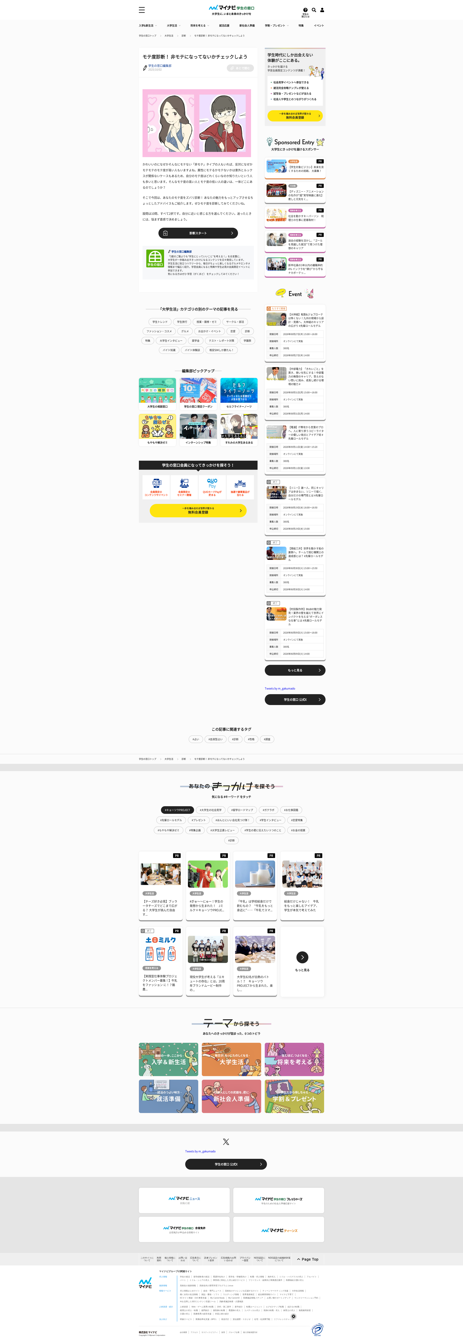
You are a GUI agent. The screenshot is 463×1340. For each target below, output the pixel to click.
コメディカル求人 (252, 1310)
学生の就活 (185, 1277)
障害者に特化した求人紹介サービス (229, 1280)
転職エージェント (254, 1307)
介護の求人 (185, 1314)
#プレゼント (199, 820)
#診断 (235, 739)
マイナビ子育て (287, 1294)
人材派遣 (184, 1307)
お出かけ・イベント (209, 331)
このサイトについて (147, 1259)
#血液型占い (216, 739)
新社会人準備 (247, 25)
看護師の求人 (235, 1310)
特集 (301, 25)
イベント (319, 25)
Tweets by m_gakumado (280, 688)
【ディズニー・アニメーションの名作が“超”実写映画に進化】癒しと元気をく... (306, 195)
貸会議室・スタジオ (242, 1319)
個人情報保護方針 (250, 1332)
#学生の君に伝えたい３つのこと (263, 830)
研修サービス (186, 1319)
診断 (184, 36)
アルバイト (312, 1277)
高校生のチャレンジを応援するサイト (242, 1291)
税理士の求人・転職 (189, 1310)
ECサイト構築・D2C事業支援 (193, 1298)
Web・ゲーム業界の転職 (202, 1307)
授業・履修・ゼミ (207, 322)
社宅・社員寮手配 (262, 1319)
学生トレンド (160, 322)
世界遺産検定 (248, 1294)
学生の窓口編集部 (159, 65)
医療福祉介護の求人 (295, 1280)
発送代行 (225, 1319)
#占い (196, 739)
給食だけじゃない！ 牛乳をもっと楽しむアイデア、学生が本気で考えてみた (301, 906)
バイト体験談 (192, 350)
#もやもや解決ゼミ (168, 830)
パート (183, 1280)
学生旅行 (182, 322)
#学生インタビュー (270, 820)
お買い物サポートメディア (279, 1298)
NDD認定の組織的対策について (279, 1259)
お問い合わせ (183, 1259)
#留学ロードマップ (242, 810)
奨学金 (195, 340)
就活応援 (224, 25)
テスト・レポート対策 (221, 340)
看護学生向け (219, 1277)
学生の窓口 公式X (295, 699)
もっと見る (295, 670)
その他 (293, 186)
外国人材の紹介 (222, 1314)
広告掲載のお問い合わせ (228, 1259)
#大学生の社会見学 (211, 810)
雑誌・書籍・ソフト (210, 1294)
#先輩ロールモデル (171, 820)
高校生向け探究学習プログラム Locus (216, 1285)
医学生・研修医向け (238, 1277)
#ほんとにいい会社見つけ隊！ (233, 820)
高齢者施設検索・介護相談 (231, 1301)
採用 (223, 1332)
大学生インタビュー (171, 340)
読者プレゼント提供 (210, 1259)
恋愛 (232, 331)
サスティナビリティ (209, 1332)
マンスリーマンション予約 (306, 1298)
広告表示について (195, 1259)
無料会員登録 (198, 510)
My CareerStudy (217, 1298)
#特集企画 (195, 830)
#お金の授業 (298, 830)
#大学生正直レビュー (223, 830)
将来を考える (198, 25)
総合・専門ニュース (212, 1291)
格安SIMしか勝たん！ (221, 350)
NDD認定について (259, 1259)
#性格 (251, 739)
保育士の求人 (289, 1310)
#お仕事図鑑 (291, 810)
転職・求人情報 (257, 1277)
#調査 (267, 739)
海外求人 (272, 1277)
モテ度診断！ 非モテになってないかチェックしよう (219, 36)
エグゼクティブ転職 (275, 1307)
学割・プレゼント (275, 25)
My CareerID (234, 1298)
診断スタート (198, 233)
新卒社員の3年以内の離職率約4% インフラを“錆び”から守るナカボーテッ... (305, 269)
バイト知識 (169, 350)
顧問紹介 (205, 1310)
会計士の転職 (293, 1307)
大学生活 (172, 25)
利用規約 (159, 1259)
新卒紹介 (239, 1307)
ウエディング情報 (231, 1294)
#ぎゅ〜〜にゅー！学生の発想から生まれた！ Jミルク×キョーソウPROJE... (207, 906)
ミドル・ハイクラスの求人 (291, 1277)
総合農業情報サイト (267, 1294)
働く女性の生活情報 (189, 1294)
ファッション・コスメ (159, 331)
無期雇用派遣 (305, 1310)
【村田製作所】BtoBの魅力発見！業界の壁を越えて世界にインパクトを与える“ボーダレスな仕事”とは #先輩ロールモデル (306, 617)
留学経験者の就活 (201, 1277)
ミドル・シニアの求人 (199, 1280)
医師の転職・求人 (272, 1310)
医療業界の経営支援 (202, 1314)
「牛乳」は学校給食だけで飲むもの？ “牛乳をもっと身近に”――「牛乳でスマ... (255, 906)
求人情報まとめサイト (190, 1291)
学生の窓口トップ (147, 36)
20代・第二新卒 (224, 1307)
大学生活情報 (298, 1291)
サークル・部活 (235, 322)
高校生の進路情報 (188, 1285)
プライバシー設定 (245, 1259)
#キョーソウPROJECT (177, 810)
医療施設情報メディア (253, 1298)
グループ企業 (234, 1332)
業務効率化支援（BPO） (207, 1319)
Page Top (310, 1259)
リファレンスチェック (284, 1319)
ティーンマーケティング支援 (275, 1291)
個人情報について (170, 1259)
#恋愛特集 (297, 820)
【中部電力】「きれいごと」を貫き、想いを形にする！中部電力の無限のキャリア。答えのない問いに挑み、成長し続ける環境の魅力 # (306, 376)
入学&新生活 (146, 25)
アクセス (194, 1332)
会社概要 (183, 1332)
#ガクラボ (268, 810)
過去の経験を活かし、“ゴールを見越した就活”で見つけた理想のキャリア (305, 244)
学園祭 (247, 340)
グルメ (185, 331)
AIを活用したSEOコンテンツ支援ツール (198, 1301)
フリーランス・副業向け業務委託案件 (265, 1280)
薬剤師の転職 (219, 1310)
